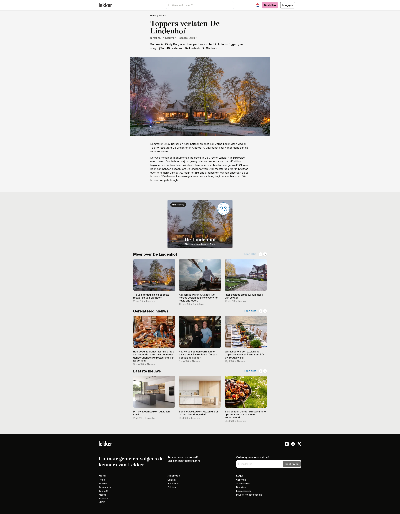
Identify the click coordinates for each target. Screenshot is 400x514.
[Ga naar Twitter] (299, 444)
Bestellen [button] (270, 5)
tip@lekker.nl (192, 460)
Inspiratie (103, 498)
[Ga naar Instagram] (287, 444)
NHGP (102, 502)
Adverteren (173, 483)
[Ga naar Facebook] (293, 444)
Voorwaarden (243, 483)
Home (153, 15)
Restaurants (105, 487)
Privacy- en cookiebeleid (249, 494)
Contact (171, 479)
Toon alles (250, 254)
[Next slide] (265, 254)
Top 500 (103, 491)
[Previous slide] (260, 254)
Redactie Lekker (187, 37)
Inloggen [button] (287, 5)
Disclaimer (241, 487)
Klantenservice (244, 491)
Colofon (172, 487)
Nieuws (162, 15)
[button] (299, 5)
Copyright (241, 479)
